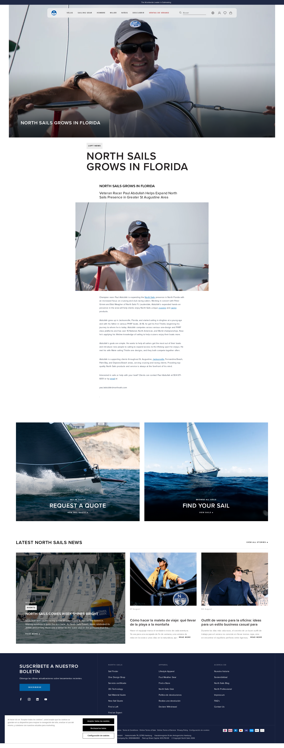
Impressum (219, 695)
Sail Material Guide (117, 695)
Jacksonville (158, 359)
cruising (162, 308)
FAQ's (217, 701)
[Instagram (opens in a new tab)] (29, 700)
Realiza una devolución (169, 701)
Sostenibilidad (220, 677)
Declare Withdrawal (168, 707)
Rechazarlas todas (98, 728)
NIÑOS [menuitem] (124, 13)
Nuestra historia (221, 671)
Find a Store (164, 683)
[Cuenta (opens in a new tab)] (219, 13)
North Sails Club (166, 689)
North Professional (223, 689)
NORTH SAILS (115, 665)
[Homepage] (54, 13)
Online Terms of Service (166, 730)
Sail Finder (113, 671)
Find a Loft (113, 707)
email (112, 378)
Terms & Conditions (130, 730)
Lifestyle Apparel (166, 671)
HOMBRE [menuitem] (101, 13)
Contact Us (219, 707)
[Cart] (230, 13)
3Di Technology (115, 689)
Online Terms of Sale (147, 730)
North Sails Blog (221, 683)
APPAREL (163, 665)
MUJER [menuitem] (113, 13)
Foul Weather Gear (167, 677)
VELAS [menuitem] (70, 13)
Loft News (94, 146)
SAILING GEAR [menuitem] (85, 13)
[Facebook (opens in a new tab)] (21, 700)
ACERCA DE (220, 665)
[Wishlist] (225, 13)
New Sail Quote (115, 701)
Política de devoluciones (170, 695)
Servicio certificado (117, 683)
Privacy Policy (182, 730)
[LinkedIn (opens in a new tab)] (38, 700)
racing (173, 308)
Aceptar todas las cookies (98, 721)
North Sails (150, 297)
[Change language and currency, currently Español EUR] (213, 13)
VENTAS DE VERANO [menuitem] (159, 13)
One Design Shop (116, 677)
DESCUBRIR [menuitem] (138, 13)
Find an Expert (115, 712)
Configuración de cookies (98, 735)
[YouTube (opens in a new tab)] (46, 700)
